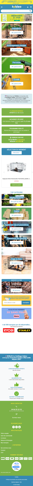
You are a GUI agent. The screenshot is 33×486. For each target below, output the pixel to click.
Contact (3, 450)
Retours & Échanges (6, 440)
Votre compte (5, 433)
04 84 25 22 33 (11, 2)
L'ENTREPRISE (16, 445)
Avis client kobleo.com (5, 472)
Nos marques (4, 442)
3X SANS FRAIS (16, 312)
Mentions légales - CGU (16, 482)
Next (32, 172)
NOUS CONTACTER (16, 403)
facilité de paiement (16, 387)
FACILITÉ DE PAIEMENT (16, 309)
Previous (4, 172)
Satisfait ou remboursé (16, 396)
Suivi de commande (6, 435)
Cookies (16, 477)
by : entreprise (16, 357)
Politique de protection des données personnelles (16, 479)
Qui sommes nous (6, 448)
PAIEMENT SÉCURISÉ (16, 455)
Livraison (3, 438)
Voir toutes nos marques (16, 326)
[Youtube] (19, 427)
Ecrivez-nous (16, 417)
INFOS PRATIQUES (16, 430)
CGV (2, 452)
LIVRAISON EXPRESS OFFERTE (16, 368)
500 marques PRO (17, 378)
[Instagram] (16, 427)
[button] (16, 152)
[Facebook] (13, 427)
